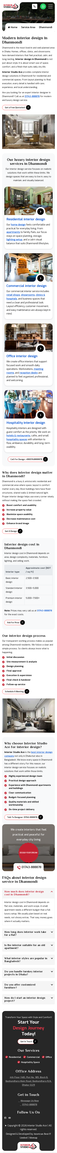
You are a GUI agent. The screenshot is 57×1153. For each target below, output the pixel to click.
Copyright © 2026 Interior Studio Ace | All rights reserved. (30, 1127)
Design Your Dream (28, 853)
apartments (13, 232)
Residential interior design (25, 219)
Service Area (28, 27)
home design (18, 224)
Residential (15, 1057)
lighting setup (14, 239)
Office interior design (21, 356)
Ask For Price (13, 622)
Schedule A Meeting (14, 691)
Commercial (33, 1057)
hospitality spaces (16, 439)
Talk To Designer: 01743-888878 (22, 817)
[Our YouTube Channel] (9, 1117)
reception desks (29, 372)
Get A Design (11, 531)
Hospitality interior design (25, 423)
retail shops (13, 294)
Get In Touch (26, 1041)
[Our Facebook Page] (5, 1117)
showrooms (28, 294)
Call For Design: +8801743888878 (26, 459)
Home (13, 27)
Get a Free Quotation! (15, 107)
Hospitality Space (30, 1062)
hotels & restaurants (18, 435)
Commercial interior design (26, 286)
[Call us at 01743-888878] (35, 6)
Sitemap (33, 1137)
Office (49, 1057)
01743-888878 (32, 96)
